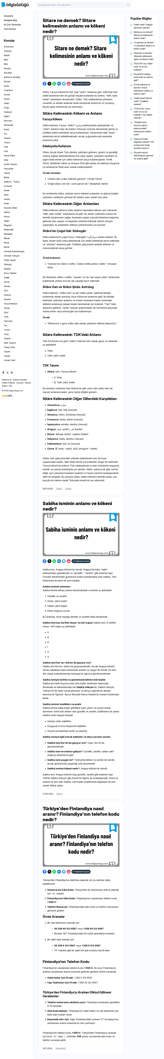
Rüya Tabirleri (10, 273)
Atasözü (8, 51)
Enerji (6, 129)
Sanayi (7, 286)
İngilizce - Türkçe (12, 181)
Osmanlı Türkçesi (11, 255)
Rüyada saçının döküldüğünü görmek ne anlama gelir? (143, 155)
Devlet (7, 94)
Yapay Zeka (9, 347)
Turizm (7, 329)
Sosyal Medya (10, 303)
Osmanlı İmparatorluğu (14, 251)
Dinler (6, 103)
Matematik (8, 229)
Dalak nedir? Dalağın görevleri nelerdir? (143, 26)
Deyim (7, 99)
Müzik (6, 247)
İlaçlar (6, 177)
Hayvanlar (8, 168)
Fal (5, 133)
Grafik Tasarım (10, 164)
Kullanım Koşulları (20, 380)
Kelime (7, 212)
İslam (6, 194)
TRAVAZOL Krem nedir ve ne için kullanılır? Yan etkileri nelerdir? (143, 113)
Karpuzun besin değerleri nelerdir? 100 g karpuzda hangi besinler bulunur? (144, 143)
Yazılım (7, 356)
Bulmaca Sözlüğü (12, 77)
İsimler (7, 190)
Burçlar (7, 81)
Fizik (6, 147)
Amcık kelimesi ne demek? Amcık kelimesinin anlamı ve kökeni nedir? (143, 89)
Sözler (7, 308)
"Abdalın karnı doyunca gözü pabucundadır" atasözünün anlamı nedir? (142, 128)
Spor (6, 312)
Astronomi (8, 46)
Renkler (7, 269)
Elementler (8, 125)
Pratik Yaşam (10, 260)
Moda (6, 242)
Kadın (6, 203)
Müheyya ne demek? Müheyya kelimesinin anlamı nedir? (143, 35)
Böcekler (8, 72)
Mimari (7, 238)
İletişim (5, 386)
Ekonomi (8, 120)
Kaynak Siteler (10, 208)
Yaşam (7, 351)
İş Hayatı (8, 186)
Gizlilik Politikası (8, 383)
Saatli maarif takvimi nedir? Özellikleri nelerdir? (143, 101)
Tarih (6, 316)
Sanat (6, 282)
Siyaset (7, 299)
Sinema (7, 295)
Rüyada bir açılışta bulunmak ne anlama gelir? (143, 77)
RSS (10, 386)
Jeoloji (7, 199)
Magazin (8, 225)
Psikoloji (7, 264)
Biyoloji (7, 68)
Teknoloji (8, 321)
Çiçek (6, 86)
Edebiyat (8, 112)
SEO (6, 290)
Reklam (28, 383)
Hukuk (7, 173)
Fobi (6, 151)
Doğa (6, 107)
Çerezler (20, 383)
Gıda (6, 160)
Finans (7, 142)
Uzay (6, 334)
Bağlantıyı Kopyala (82, 84)
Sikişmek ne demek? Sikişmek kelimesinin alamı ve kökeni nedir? (144, 56)
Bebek (7, 55)
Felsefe (7, 138)
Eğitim (6, 116)
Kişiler (6, 221)
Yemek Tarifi (9, 360)
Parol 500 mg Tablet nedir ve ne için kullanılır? (143, 66)
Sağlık (6, 277)
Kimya (7, 216)
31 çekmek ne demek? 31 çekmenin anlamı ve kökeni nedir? (144, 45)
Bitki (6, 64)
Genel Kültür (9, 155)
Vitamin (7, 338)
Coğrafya (8, 90)
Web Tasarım (10, 343)
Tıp (5, 325)
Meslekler (8, 234)
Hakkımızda (7, 380)
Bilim (6, 59)
